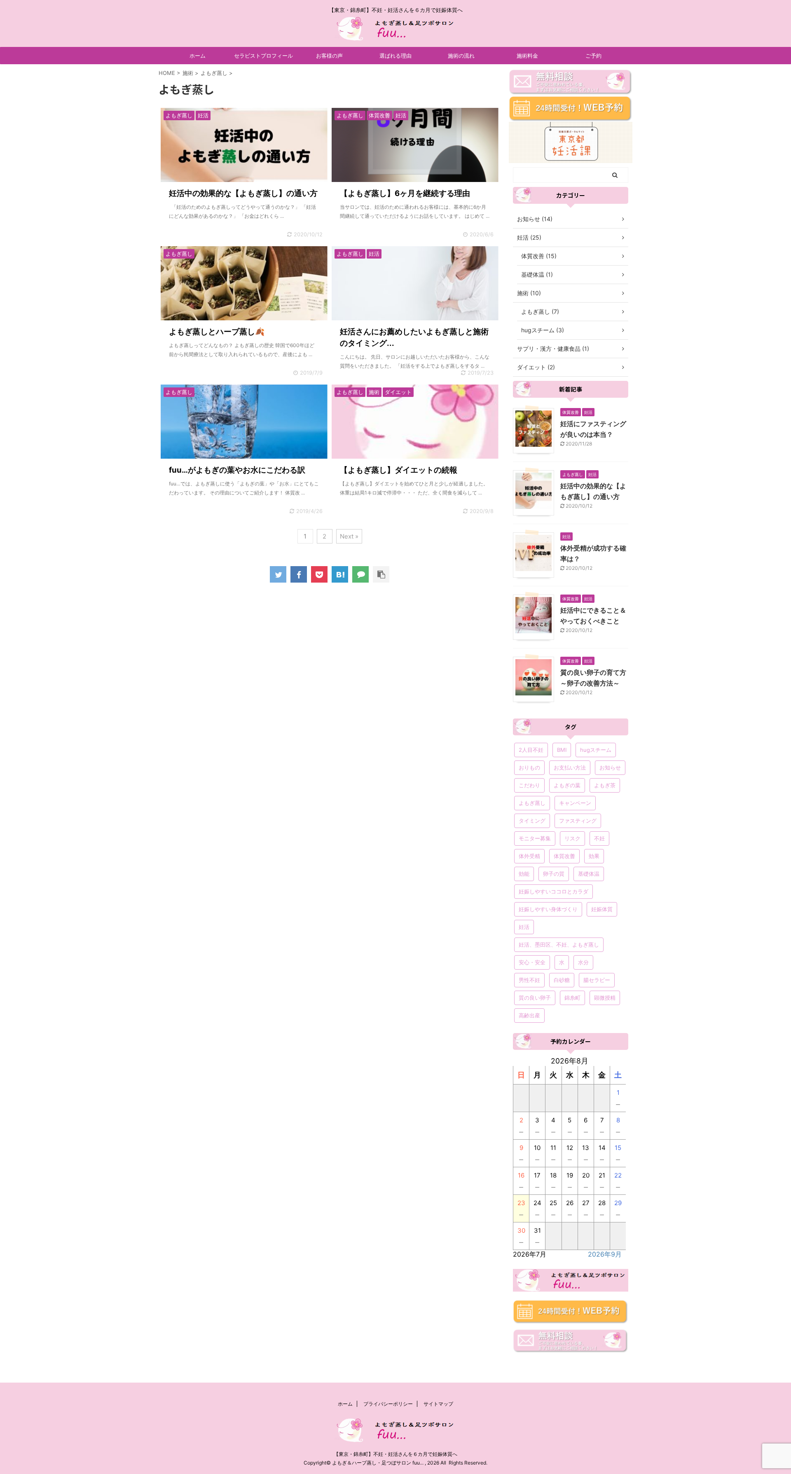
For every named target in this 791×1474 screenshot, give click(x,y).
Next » (349, 536)
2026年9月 (605, 1254)
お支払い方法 (570, 767)
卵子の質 (553, 873)
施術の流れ (461, 55)
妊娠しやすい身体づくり (548, 909)
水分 (583, 962)
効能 (524, 873)
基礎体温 (588, 873)
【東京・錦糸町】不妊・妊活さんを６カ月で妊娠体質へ (395, 1454)
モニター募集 (535, 838)
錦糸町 (572, 997)
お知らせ (610, 767)
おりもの (529, 767)
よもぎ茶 (604, 785)
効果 (594, 856)
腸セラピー (596, 980)
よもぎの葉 (567, 785)
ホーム (198, 55)
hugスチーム (595, 749)
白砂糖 (562, 980)
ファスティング (578, 820)
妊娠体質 (602, 909)
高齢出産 (529, 1015)
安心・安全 (532, 962)
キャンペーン (575, 803)
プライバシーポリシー (388, 1404)
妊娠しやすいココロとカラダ (553, 891)
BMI (561, 749)
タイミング (532, 820)
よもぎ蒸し (532, 803)
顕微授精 (604, 997)
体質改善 (564, 856)
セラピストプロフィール (263, 55)
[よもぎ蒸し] (340, 574)
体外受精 (529, 856)
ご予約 (593, 55)
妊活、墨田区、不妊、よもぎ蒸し (559, 944)
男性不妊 (529, 980)
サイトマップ (438, 1404)
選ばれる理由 (395, 55)
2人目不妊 (531, 749)
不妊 (599, 838)
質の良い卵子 (535, 997)
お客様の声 (329, 55)
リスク (572, 838)
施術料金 (527, 55)
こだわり (529, 785)
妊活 (524, 927)
